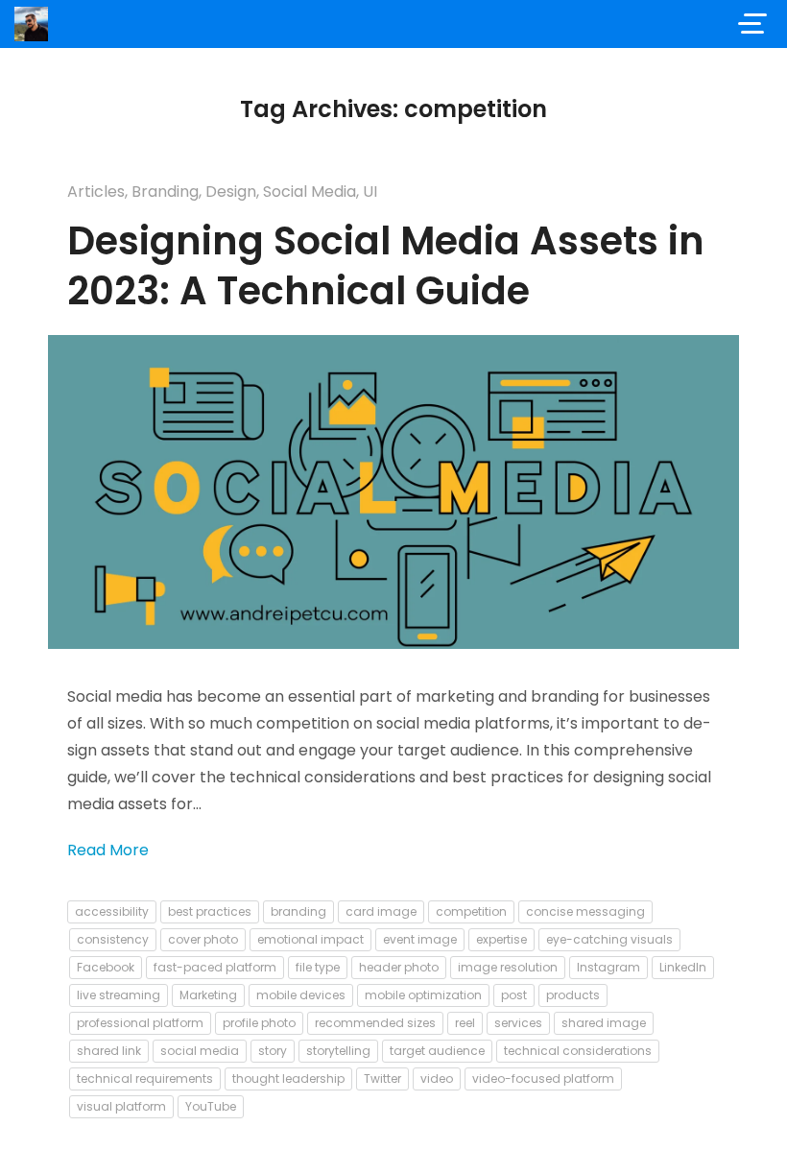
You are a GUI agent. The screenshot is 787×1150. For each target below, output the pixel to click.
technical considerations (578, 1050)
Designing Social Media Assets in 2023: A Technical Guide (385, 266)
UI (370, 191)
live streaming (118, 995)
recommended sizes (375, 1023)
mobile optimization (423, 995)
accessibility (112, 911)
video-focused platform (543, 1078)
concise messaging (585, 911)
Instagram (608, 967)
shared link (109, 1050)
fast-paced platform (215, 967)
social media (199, 1050)
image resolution (508, 967)
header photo (399, 967)
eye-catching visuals (609, 939)
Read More (108, 850)
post (514, 995)
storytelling (338, 1050)
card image (381, 911)
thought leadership (288, 1078)
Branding (165, 191)
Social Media (309, 191)
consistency (113, 939)
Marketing (208, 995)
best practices (209, 911)
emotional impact (310, 939)
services (518, 1023)
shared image (603, 1023)
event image (420, 939)
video (436, 1078)
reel (465, 1023)
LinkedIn (682, 967)
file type (318, 967)
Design (230, 191)
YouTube (210, 1106)
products (573, 995)
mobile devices (301, 995)
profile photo (259, 1023)
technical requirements (145, 1078)
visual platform (121, 1106)
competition (471, 911)
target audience (437, 1050)
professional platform (140, 1023)
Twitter (382, 1078)
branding (298, 911)
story (272, 1050)
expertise (501, 939)
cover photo (203, 939)
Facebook (105, 967)
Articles (96, 191)
